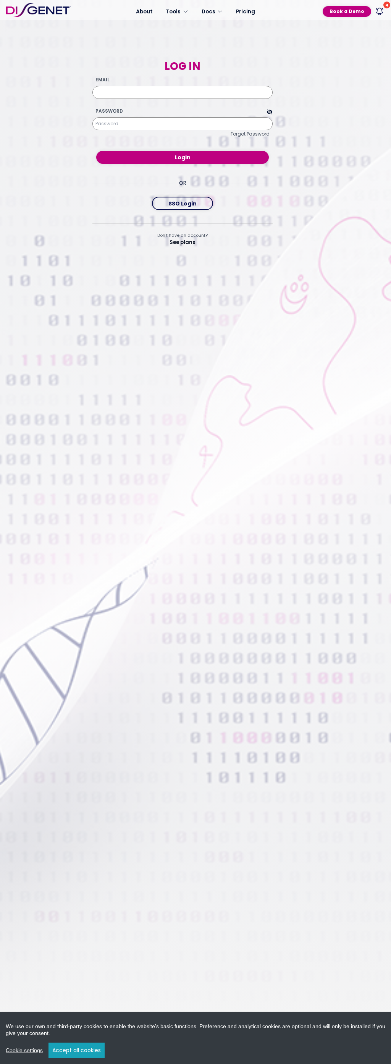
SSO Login (182, 203)
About (144, 11)
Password (109, 111)
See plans (183, 242)
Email (102, 80)
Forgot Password (250, 134)
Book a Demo (347, 11)
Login (183, 157)
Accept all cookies (76, 1050)
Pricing (245, 11)
